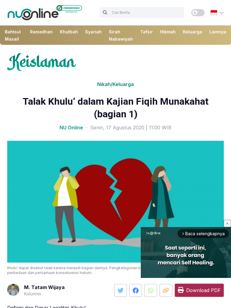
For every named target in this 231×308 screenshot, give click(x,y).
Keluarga (192, 31)
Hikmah (168, 31)
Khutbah (69, 31)
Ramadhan (41, 31)
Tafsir (146, 31)
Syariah (93, 31)
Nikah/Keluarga (115, 84)
